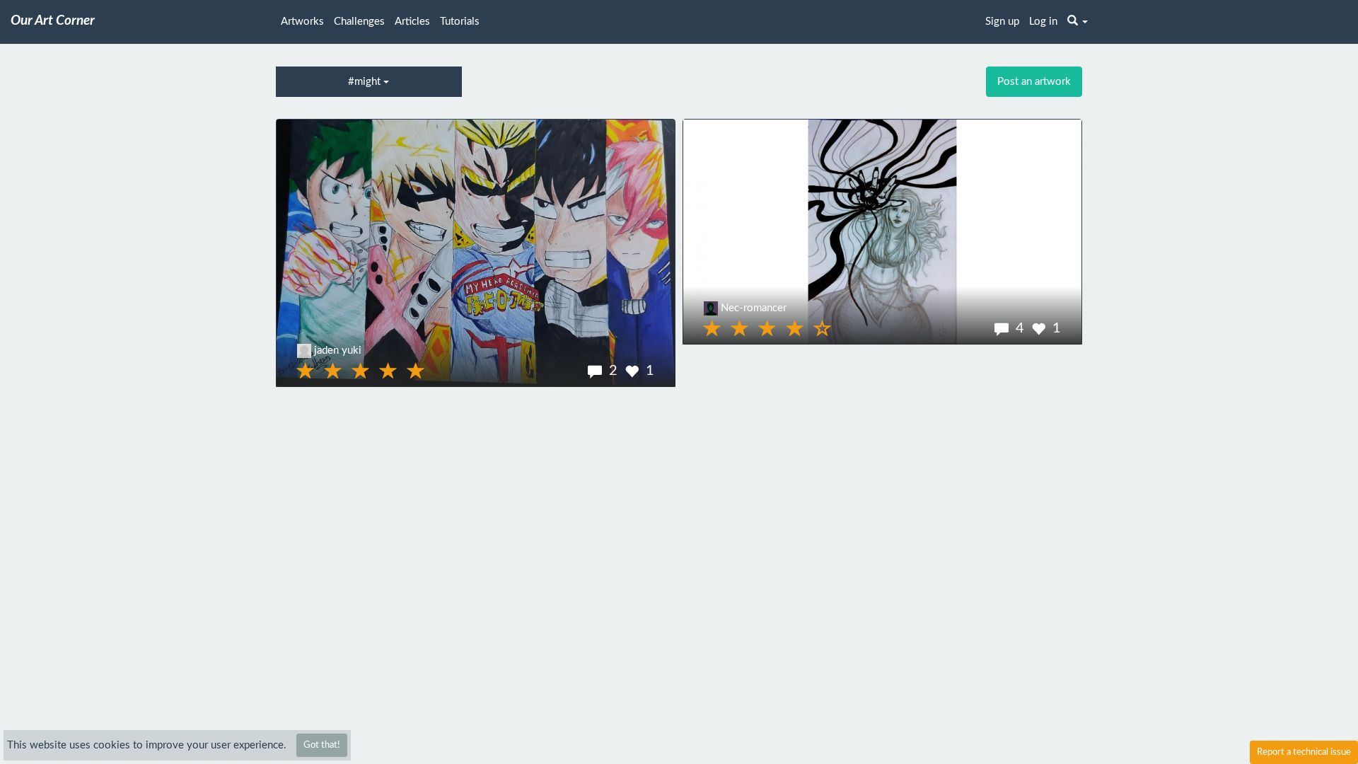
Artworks (302, 21)
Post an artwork (1034, 81)
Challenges (359, 21)
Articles (412, 21)
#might (365, 81)
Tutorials (460, 21)
